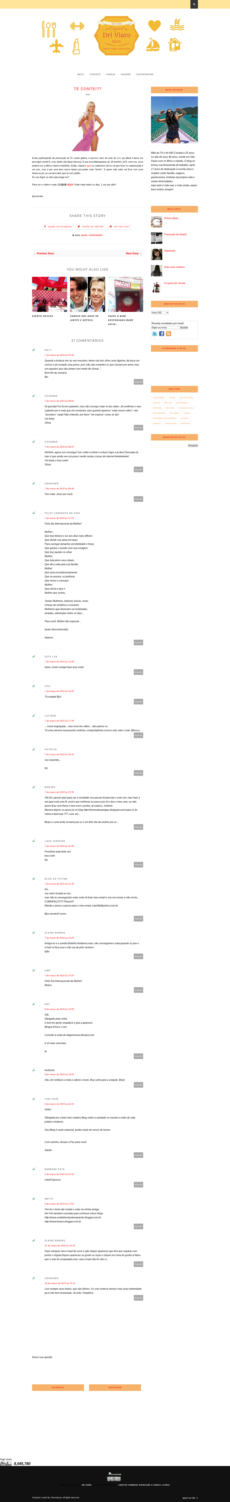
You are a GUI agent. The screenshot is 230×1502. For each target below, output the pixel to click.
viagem (172, 398)
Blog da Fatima (56, 878)
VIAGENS (125, 74)
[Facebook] (161, 334)
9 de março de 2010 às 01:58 (59, 1174)
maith (49, 1198)
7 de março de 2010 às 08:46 (59, 488)
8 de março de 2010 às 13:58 (59, 1009)
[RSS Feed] (168, 334)
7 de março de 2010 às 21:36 (59, 884)
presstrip (185, 423)
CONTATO (94, 74)
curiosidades (159, 398)
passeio (186, 413)
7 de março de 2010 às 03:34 (59, 355)
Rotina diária (171, 218)
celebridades (96, 235)
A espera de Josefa (174, 283)
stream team (170, 423)
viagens (156, 403)
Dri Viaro (170, 408)
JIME (47, 970)
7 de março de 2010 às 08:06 (59, 401)
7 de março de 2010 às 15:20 (59, 691)
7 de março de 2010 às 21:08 (59, 846)
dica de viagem (185, 398)
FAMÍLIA (110, 74)
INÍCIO (80, 74)
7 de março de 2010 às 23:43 (59, 975)
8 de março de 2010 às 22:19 (59, 1104)
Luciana (50, 715)
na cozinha (174, 413)
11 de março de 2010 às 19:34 (60, 1245)
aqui (89, 165)
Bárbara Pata (55, 1169)
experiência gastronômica (165, 418)
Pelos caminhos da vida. (63, 513)
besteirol (157, 408)
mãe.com (168, 403)
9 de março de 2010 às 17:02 (59, 1204)
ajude (84, 235)
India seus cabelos (174, 267)
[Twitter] (155, 334)
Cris (48, 686)
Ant (47, 1004)
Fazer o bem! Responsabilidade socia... (120, 320)
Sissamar (51, 395)
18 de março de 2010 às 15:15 (60, 1283)
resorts (185, 418)
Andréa (50, 787)
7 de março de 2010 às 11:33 (59, 518)
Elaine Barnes (55, 932)
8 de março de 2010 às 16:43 (59, 1074)
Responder (138, 382)
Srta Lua (51, 656)
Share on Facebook (60, 227)
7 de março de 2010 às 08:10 (59, 446)
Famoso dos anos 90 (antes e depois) (84, 318)
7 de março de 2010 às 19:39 (59, 792)
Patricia (51, 749)
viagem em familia (186, 408)
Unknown (52, 483)
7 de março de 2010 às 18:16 (59, 754)
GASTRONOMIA (144, 74)
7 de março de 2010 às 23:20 (59, 938)
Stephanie (169, 250)
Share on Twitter (93, 227)
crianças (157, 423)
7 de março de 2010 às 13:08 (59, 661)
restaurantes (159, 413)
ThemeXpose (56, 1497)
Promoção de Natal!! (175, 234)
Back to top (189, 1498)
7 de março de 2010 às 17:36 (59, 720)
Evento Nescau (42, 316)
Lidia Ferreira (55, 840)
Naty (48, 349)
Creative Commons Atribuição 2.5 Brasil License (144, 1485)
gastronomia (182, 403)
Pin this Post (122, 227)
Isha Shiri (52, 1098)
